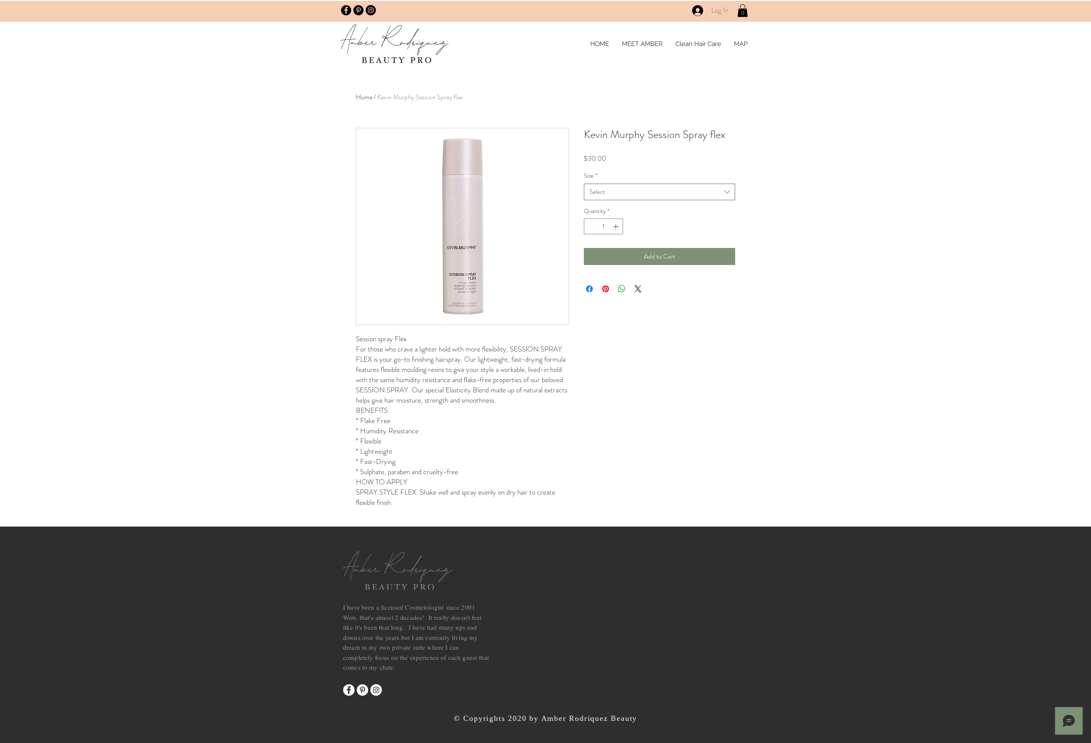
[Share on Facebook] (589, 289)
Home (364, 97)
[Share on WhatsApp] (622, 289)
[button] (742, 10)
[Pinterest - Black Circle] (358, 10)
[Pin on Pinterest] (605, 289)
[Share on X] (638, 289)
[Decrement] (590, 226)
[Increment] (616, 226)
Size (590, 176)
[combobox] (659, 192)
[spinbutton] (603, 226)
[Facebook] (349, 690)
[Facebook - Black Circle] (346, 10)
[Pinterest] (362, 690)
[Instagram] (376, 690)
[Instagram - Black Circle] (371, 10)
